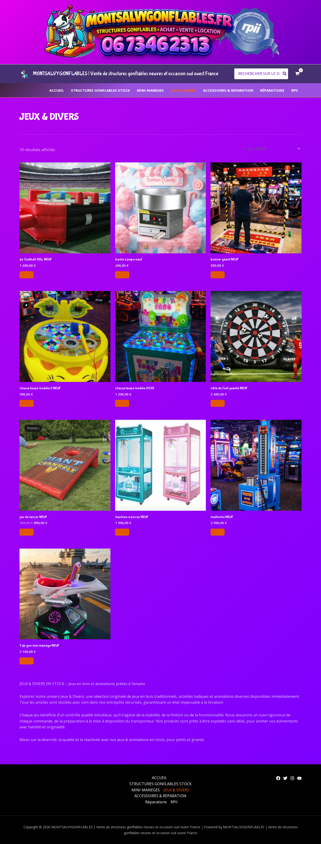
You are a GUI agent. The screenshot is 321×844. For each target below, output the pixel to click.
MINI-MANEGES (150, 90)
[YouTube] (299, 778)
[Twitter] (285, 778)
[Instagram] (292, 778)
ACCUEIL (56, 90)
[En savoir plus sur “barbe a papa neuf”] (122, 274)
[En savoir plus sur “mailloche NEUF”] (218, 532)
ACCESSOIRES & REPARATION (228, 90)
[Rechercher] (285, 74)
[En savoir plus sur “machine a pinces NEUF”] (122, 532)
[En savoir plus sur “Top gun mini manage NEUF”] (27, 660)
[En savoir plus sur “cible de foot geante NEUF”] (218, 403)
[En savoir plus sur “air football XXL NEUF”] (27, 274)
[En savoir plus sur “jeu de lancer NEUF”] (27, 532)
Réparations (272, 90)
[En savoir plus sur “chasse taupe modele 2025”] (122, 403)
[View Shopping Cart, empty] (297, 74)
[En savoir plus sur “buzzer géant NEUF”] (218, 274)
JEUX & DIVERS (183, 90)
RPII (294, 90)
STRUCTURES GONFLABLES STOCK (100, 90)
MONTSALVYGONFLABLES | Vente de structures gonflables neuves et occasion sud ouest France (125, 74)
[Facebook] (278, 778)
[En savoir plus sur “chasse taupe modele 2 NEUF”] (27, 403)
